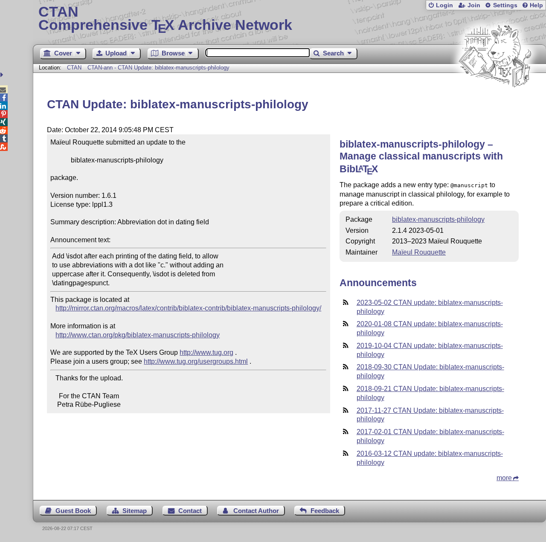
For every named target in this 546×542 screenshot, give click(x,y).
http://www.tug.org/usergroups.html (196, 361)
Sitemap (134, 510)
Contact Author (256, 510)
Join (474, 5)
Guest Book (73, 510)
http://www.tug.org (206, 352)
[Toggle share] (2, 75)
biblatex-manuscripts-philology (438, 219)
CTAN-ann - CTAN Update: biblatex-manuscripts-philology (158, 67)
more (504, 477)
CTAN (74, 67)
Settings (505, 5)
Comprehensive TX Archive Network (165, 19)
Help (536, 5)
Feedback (325, 510)
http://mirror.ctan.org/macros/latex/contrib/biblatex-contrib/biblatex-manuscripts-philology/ (188, 308)
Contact (190, 510)
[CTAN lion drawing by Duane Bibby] (495, 103)
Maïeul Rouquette (419, 252)
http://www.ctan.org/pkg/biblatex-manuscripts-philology (137, 335)
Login (444, 5)
